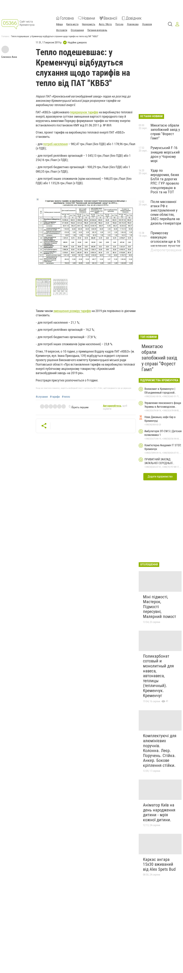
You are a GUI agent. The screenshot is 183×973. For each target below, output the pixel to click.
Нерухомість (88, 24)
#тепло (66, 396)
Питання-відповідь (97, 30)
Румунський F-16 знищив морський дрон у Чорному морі (165, 154)
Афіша (59, 24)
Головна (67, 18)
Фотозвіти (61, 30)
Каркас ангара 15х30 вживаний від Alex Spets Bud (159, 864)
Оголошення (77, 30)
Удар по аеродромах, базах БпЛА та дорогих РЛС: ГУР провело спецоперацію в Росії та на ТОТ (164, 181)
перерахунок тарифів (84, 112)
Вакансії (110, 18)
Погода (119, 24)
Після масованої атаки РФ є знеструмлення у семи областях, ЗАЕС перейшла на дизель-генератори (165, 212)
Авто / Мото (105, 24)
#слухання (42, 396)
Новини (88, 18)
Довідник (134, 18)
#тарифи (55, 396)
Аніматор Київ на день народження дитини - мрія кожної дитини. (159, 812)
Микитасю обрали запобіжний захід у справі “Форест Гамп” (165, 131)
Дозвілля (147, 24)
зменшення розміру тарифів (72, 311)
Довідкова (133, 24)
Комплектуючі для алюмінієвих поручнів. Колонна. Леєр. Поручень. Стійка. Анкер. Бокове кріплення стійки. (159, 750)
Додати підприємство (160, 476)
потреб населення (55, 144)
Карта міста (72, 24)
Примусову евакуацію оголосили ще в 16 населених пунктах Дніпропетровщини (165, 241)
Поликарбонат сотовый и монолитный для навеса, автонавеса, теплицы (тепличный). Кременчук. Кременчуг (158, 676)
